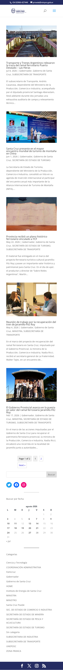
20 (30, 528)
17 (8, 528)
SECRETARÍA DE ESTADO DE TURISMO (31, 160)
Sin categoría (13, 632)
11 (15, 523)
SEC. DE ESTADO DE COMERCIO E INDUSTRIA (29, 609)
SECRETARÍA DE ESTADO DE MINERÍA (25, 614)
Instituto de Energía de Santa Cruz (23, 590)
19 (22, 528)
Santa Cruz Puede (15, 604)
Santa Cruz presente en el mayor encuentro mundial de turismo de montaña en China (31, 151)
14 (37, 523)
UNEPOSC (11, 646)
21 (37, 528)
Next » (22, 465)
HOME (9, 586)
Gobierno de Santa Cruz (18, 581)
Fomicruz (11, 571)
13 (30, 523)
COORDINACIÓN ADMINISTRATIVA (23, 567)
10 (8, 523)
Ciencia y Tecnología (16, 562)
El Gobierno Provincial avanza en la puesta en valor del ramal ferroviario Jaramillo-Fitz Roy (30, 410)
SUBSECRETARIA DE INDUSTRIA (22, 636)
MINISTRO (11, 600)
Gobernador (25, 70)
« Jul (8, 541)
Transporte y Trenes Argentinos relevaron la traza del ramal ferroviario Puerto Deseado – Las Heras (30, 65)
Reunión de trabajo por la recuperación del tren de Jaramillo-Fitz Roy (31, 323)
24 (8, 532)
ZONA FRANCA (13, 651)
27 (30, 532)
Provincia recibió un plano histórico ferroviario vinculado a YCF (26, 238)
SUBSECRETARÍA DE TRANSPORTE (29, 74)
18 (15, 528)
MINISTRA (17, 331)
